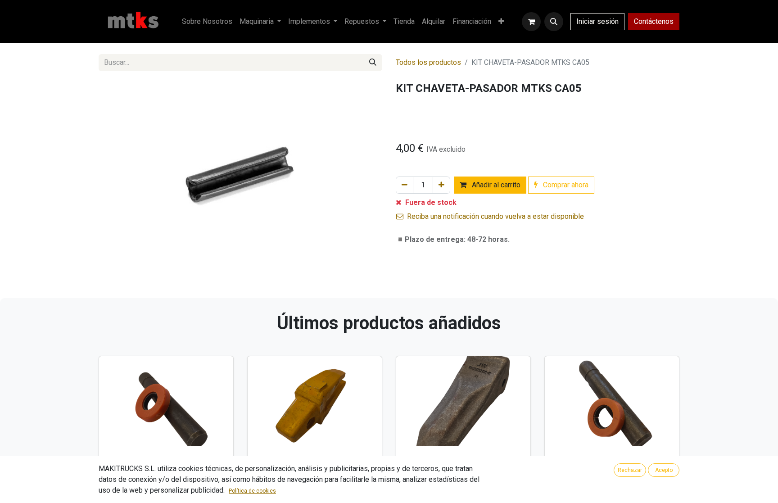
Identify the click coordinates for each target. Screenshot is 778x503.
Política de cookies (252, 491)
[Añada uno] (441, 185)
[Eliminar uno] (404, 185)
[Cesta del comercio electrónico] (531, 21)
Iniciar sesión (597, 21)
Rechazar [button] (630, 470)
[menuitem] (207, 22)
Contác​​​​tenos (654, 21)
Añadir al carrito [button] (495, 185)
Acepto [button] (664, 470)
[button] (553, 21)
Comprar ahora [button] (564, 185)
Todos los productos (428, 62)
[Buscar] (372, 62)
